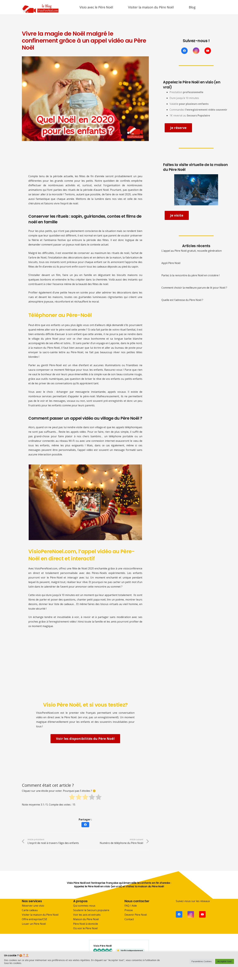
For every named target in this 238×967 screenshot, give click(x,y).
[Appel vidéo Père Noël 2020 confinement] (85, 502)
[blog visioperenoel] (40, 7)
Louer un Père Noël (34, 924)
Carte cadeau (30, 910)
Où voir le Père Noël (85, 928)
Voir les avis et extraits (87, 914)
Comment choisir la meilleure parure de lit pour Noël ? (194, 287)
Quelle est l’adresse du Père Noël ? (182, 300)
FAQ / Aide (131, 905)
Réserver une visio (33, 905)
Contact (129, 919)
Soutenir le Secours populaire (91, 910)
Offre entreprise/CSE (34, 919)
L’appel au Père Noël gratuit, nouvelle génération (191, 250)
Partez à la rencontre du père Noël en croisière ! (190, 275)
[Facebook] (184, 50)
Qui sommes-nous (84, 905)
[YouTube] (207, 50)
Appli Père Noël (170, 263)
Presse (129, 910)
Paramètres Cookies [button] (202, 961)
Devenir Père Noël (136, 914)
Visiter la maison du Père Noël (40, 914)
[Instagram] (196, 50)
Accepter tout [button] (224, 961)
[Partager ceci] (85, 824)
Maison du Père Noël (86, 919)
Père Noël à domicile (85, 924)
